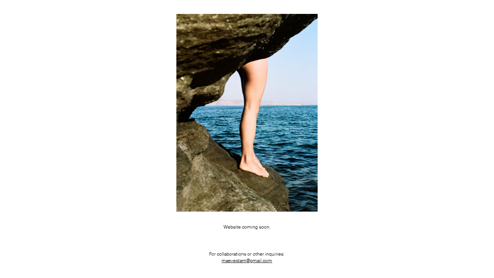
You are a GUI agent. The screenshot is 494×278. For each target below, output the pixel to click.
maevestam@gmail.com (247, 261)
